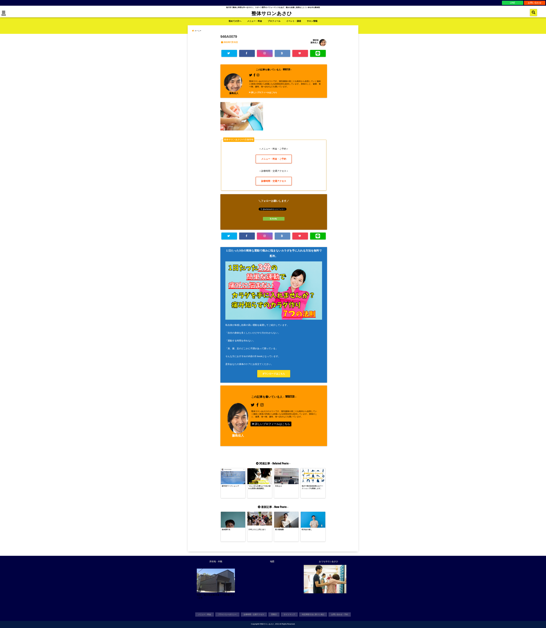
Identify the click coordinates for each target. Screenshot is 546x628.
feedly (274, 219)
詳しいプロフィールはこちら (264, 92)
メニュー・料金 (254, 21)
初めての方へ (235, 21)
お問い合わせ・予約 (339, 614)
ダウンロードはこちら (273, 373)
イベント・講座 (293, 21)
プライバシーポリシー (227, 614)
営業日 (274, 614)
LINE (512, 3)
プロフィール (274, 21)
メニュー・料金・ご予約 (273, 159)
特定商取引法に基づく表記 (313, 614)
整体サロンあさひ (271, 13)
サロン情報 (312, 21)
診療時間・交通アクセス (273, 181)
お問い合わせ (534, 3)
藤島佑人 (314, 42)
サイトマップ (289, 614)
